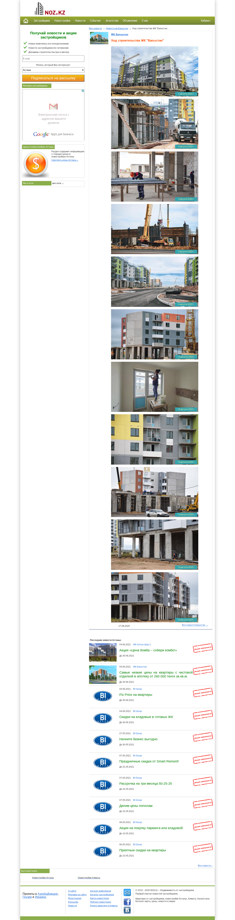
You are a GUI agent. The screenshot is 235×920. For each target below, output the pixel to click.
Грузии (27, 897)
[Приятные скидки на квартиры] (101, 844)
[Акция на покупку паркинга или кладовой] (101, 822)
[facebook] (127, 902)
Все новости (95, 28)
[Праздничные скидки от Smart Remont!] (101, 755)
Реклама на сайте (77, 894)
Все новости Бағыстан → (195, 625)
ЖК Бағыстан (119, 34)
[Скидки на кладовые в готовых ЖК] (101, 711)
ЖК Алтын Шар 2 (142, 644)
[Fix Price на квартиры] (101, 689)
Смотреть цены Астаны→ (64, 160)
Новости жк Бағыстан (117, 28)
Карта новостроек (99, 898)
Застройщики (42, 20)
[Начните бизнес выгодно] (101, 733)
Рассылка (73, 902)
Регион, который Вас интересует (53, 65)
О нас (145, 20)
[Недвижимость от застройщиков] (50, 8)
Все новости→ (205, 865)
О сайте (72, 891)
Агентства (112, 20)
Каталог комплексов (100, 891)
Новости (80, 20)
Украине (40, 897)
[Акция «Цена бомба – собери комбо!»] (103, 644)
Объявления (130, 20)
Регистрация (74, 898)
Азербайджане (48, 893)
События (95, 20)
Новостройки (62, 20)
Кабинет (206, 20)
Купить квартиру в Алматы (104, 905)
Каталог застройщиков (102, 894)
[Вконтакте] (127, 910)
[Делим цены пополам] (101, 800)
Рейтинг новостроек (100, 902)
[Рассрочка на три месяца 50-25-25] (101, 778)
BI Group (137, 689)
